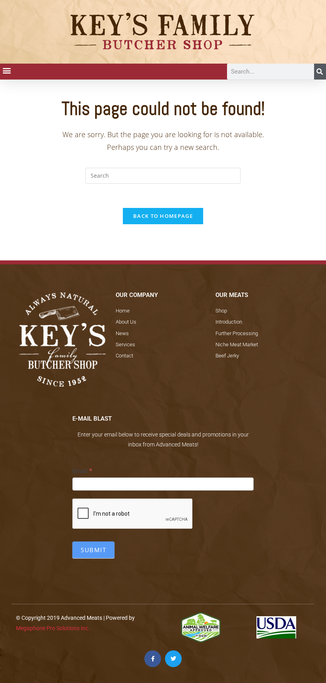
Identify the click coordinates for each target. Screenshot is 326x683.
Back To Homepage (163, 215)
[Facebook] (152, 658)
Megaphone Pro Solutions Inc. (53, 628)
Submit (93, 550)
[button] (6, 70)
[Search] (320, 72)
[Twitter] (173, 658)
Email (82, 471)
